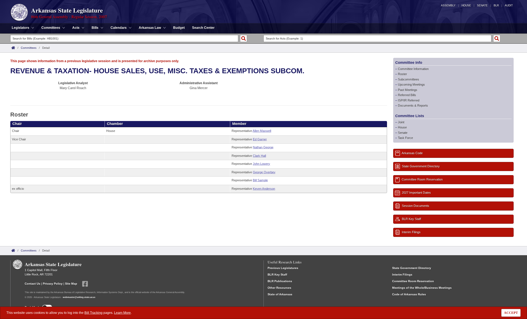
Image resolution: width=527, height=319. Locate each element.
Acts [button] (75, 27)
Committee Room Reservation (413, 281)
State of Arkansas (280, 294)
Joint (401, 122)
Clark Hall (259, 155)
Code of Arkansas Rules (409, 294)
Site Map (71, 283)
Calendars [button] (119, 27)
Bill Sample (260, 180)
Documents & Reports (413, 105)
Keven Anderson (264, 188)
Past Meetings (407, 90)
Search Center (203, 27)
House (466, 5)
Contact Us (32, 283)
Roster (402, 74)
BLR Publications (280, 281)
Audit (509, 5)
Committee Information (413, 69)
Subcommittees (408, 79)
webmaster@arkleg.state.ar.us (79, 297)
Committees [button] (50, 27)
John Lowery (261, 163)
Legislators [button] (20, 27)
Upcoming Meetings (411, 84)
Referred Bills (407, 95)
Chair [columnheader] (17, 124)
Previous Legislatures (283, 268)
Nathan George (263, 147)
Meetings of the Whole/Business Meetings (422, 287)
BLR (496, 5)
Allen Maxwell (262, 131)
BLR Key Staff (277, 274)
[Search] (243, 38)
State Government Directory (411, 268)
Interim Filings (402, 274)
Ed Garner (260, 139)
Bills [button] (95, 27)
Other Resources (279, 287)
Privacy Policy (53, 283)
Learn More (122, 312)
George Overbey (264, 172)
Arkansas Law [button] (150, 27)
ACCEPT (511, 312)
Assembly (448, 5)
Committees (28, 47)
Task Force (405, 138)
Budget (179, 27)
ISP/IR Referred (408, 100)
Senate (482, 5)
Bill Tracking (93, 312)
